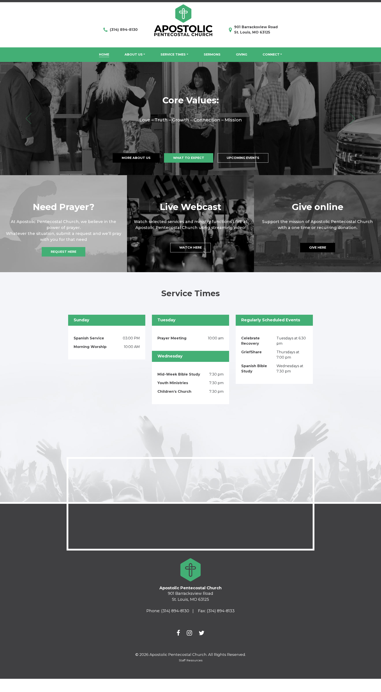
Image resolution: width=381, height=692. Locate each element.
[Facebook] (178, 633)
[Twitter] (201, 633)
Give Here (317, 247)
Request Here (63, 252)
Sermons (212, 54)
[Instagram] (189, 633)
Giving (241, 54)
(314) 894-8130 (124, 30)
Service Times (173, 54)
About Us (134, 54)
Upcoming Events (243, 158)
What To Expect (188, 158)
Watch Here (190, 247)
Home (104, 54)
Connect (271, 54)
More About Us (136, 158)
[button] (28, 118)
